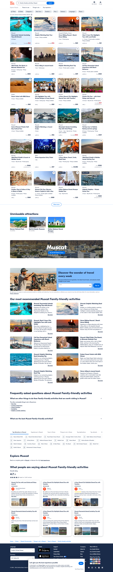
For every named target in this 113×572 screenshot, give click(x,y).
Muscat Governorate (26, 541)
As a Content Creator (95, 551)
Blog (81, 554)
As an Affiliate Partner (95, 554)
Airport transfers (15, 407)
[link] (21, 31)
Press (81, 556)
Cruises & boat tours (16, 405)
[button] (21, 31)
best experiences (45, 460)
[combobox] (31, 3)
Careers (82, 551)
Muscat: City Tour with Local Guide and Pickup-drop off (24, 483)
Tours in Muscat (52, 541)
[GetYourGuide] (12, 3)
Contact (55, 549)
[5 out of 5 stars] (25, 486)
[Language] (94, 2)
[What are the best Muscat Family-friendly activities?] (101, 418)
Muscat (27, 460)
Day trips (13, 404)
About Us (82, 549)
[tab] (19, 432)
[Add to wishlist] (30, 18)
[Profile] (100, 2)
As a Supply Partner (94, 549)
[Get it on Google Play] (44, 550)
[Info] (31, 14)
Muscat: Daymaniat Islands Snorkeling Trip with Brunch (24, 512)
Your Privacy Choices (59, 556)
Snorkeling (14, 409)
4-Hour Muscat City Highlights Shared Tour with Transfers (56, 483)
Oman (17, 541)
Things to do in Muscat (40, 541)
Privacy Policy (57, 554)
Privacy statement (14, 293)
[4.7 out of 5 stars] (14, 477)
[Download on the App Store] (44, 556)
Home (11, 541)
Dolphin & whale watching (18, 410)
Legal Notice (56, 551)
